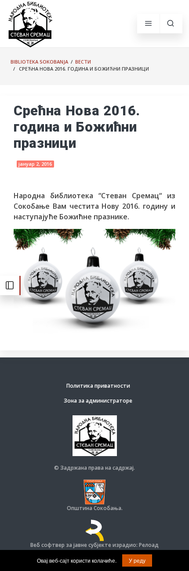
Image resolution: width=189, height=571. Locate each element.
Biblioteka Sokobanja (39, 61)
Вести (83, 61)
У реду (137, 560)
